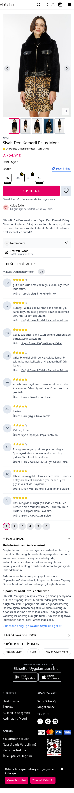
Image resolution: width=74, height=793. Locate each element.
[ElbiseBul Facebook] (40, 721)
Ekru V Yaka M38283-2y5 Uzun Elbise (44, 462)
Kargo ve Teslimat (15, 750)
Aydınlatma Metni (15, 718)
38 (18, 178)
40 (28, 178)
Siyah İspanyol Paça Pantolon (39, 435)
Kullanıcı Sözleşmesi (16, 713)
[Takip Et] (66, 242)
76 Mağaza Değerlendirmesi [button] (20, 148)
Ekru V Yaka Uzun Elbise (36, 397)
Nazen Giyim (14, 651)
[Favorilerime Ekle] (66, 191)
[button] (37, 264)
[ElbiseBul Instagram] (55, 721)
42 (39, 179)
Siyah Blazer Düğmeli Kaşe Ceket (41, 343)
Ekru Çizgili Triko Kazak (35, 416)
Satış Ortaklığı (46, 701)
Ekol (6, 138)
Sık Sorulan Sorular (16, 739)
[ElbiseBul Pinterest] (48, 721)
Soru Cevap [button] (43, 148)
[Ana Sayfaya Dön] (7, 4)
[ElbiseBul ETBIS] (54, 747)
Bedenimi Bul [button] (63, 168)
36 (7, 179)
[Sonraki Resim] (67, 68)
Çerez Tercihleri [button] (16, 780)
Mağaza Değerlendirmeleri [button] (23, 271)
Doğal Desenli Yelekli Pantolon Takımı (44, 320)
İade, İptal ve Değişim (17, 756)
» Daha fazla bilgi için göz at (32, 626)
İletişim (8, 707)
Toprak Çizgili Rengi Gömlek (38, 293)
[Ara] (38, 4)
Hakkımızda (11, 701)
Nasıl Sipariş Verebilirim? (19, 744)
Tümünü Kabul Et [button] (43, 780)
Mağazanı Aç (46, 707)
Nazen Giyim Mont (57, 651)
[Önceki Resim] (7, 68)
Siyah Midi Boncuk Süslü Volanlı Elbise (45, 488)
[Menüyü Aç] (69, 4)
